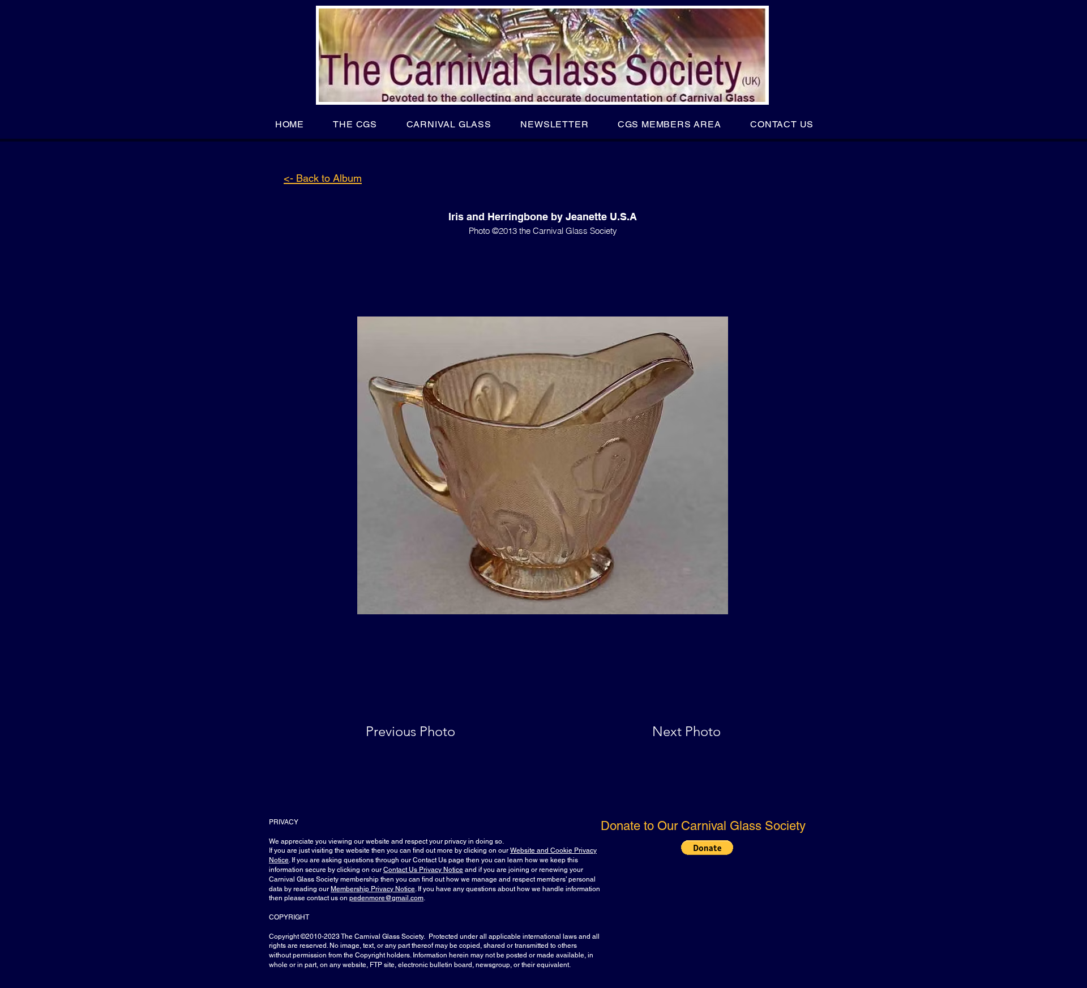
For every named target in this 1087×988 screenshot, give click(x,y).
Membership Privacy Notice (373, 889)
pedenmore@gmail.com (386, 898)
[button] (355, 124)
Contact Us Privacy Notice (423, 870)
